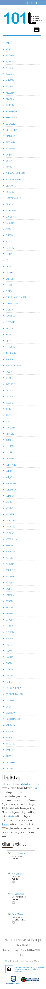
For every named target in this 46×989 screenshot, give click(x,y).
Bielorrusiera (11, 129)
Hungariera (10, 346)
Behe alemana (11, 117)
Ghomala (9, 291)
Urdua (8, 706)
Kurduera (9, 439)
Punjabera (10, 582)
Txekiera (9, 681)
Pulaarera (10, 576)
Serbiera (9, 601)
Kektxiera (9, 402)
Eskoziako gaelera (13, 198)
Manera (9, 470)
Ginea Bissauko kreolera (16, 297)
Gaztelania (10, 278)
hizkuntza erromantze (30, 784)
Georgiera (10, 284)
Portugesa (10, 570)
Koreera (9, 421)
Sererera (9, 607)
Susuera (9, 638)
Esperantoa (10, 216)
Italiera (9, 371)
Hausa (8, 334)
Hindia (8, 340)
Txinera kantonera (13, 688)
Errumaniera (11, 185)
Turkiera (9, 675)
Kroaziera (10, 433)
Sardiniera (10, 594)
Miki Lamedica (17, 873)
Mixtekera (10, 514)
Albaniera (10, 55)
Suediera (9, 626)
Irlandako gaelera (13, 365)
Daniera (9, 154)
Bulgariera (10, 148)
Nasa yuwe (10, 532)
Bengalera (10, 123)
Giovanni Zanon (18, 894)
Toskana (5, 824)
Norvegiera (10, 551)
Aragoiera (10, 92)
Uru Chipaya (10, 712)
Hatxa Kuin (10, 328)
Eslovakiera (10, 204)
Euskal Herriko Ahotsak (14, 940)
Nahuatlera (10, 526)
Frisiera (9, 253)
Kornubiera (10, 427)
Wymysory (10, 749)
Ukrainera (10, 700)
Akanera (9, 49)
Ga (7, 260)
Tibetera (9, 669)
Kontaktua (24, 960)
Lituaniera (10, 458)
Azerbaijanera (11, 111)
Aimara (8, 43)
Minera (9, 501)
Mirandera (10, 508)
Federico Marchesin (20, 853)
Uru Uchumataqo (13, 719)
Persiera (9, 557)
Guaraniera (10, 322)
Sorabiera (10, 619)
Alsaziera (9, 67)
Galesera (9, 266)
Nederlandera (11, 539)
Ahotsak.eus (35, 3)
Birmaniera (10, 136)
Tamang (9, 650)
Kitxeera (9, 415)
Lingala (9, 452)
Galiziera (9, 272)
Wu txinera (10, 743)
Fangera (9, 235)
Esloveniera (11, 210)
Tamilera (9, 656)
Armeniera (10, 98)
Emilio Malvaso (18, 914)
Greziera (9, 309)
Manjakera (10, 477)
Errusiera (10, 191)
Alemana (9, 61)
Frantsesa (10, 247)
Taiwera (9, 644)
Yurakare (9, 768)
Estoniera (10, 222)
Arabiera (9, 86)
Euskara (9, 229)
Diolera (9, 160)
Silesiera (9, 613)
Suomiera (10, 632)
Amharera (10, 80)
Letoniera (10, 446)
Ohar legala (34, 960)
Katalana (9, 396)
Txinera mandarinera (14, 694)
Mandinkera (11, 464)
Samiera (9, 588)
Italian (34, 788)
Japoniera (9, 377)
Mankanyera (11, 483)
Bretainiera (10, 142)
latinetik (11, 816)
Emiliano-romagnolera (15, 173)
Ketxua (8, 409)
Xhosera (9, 756)
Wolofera (10, 737)
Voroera (9, 731)
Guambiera (10, 315)
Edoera (9, 167)
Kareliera (9, 390)
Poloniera (10, 564)
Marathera (10, 495)
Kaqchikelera (11, 384)
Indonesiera (11, 353)
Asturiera (10, 105)
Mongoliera (11, 520)
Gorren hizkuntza (13, 303)
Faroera (9, 241)
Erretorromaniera (13, 179)
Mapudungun (11, 489)
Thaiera (9, 663)
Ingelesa (9, 359)
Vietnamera (10, 725)
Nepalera (9, 545)
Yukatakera (10, 762)
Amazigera (10, 74)
